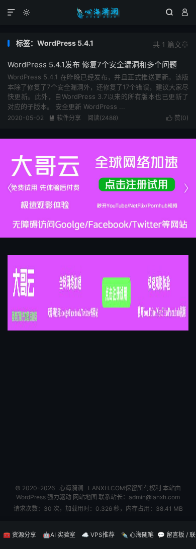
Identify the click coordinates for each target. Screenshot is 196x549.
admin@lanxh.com (154, 497)
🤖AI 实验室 (59, 534)
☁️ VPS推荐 (98, 534)
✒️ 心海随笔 (137, 534)
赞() (177, 118)
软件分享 (65, 118)
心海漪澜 (98, 13)
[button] (186, 188)
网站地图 (85, 497)
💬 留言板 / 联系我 (176, 540)
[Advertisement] (98, 403)
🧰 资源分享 (19, 534)
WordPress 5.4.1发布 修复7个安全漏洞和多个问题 (92, 64)
